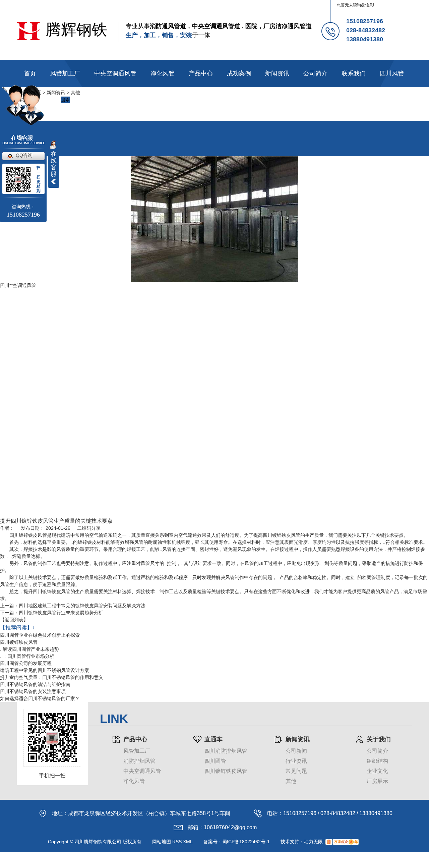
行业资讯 (296, 761)
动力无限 (313, 841)
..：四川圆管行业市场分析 (27, 656)
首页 (30, 73)
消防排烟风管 (139, 761)
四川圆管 (215, 761)
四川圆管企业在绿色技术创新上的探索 (40, 635)
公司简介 (315, 73)
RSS (177, 841)
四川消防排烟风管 (225, 751)
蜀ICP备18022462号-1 (246, 841)
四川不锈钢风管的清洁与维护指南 (35, 684)
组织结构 (377, 761)
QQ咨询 (24, 155)
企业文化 (377, 771)
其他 (75, 92)
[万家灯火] (342, 841)
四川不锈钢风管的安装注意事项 (33, 691)
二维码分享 (89, 528)
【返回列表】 (14, 619)
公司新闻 (296, 751)
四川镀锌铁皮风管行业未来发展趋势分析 (61, 612)
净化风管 (162, 73)
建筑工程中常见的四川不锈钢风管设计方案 (44, 670)
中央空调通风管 (115, 73)
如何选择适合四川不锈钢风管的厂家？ (40, 698)
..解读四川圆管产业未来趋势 (29, 649)
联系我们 (354, 73)
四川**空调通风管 (18, 285)
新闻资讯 (277, 73)
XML (188, 841)
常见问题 (296, 771)
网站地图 (161, 841)
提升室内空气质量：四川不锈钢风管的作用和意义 (51, 677)
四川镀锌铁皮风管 (19, 642)
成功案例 (239, 73)
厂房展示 (377, 781)
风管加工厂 (65, 73)
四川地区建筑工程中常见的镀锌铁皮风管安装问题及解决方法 (82, 605)
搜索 (65, 99)
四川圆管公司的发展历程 (26, 663)
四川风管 (392, 73)
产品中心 (201, 73)
